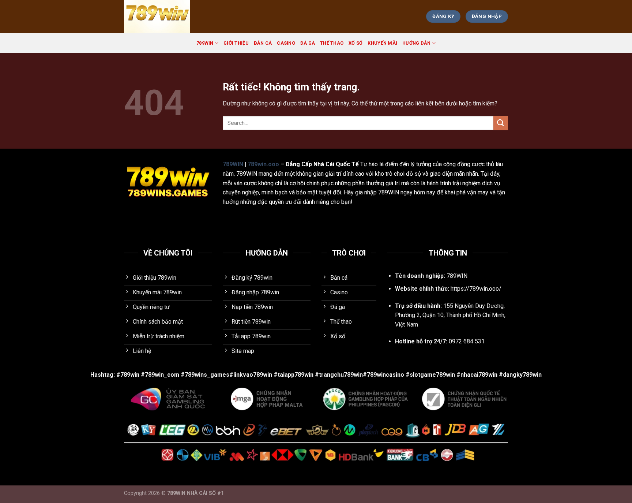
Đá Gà (307, 43)
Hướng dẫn (416, 43)
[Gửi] (500, 123)
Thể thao (331, 43)
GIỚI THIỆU (236, 43)
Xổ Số (355, 43)
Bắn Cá (263, 43)
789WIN (205, 43)
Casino (286, 43)
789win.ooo (263, 164)
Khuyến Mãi (382, 43)
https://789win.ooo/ (476, 288)
